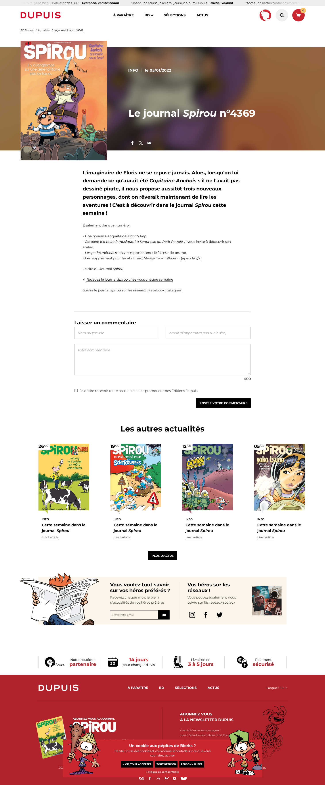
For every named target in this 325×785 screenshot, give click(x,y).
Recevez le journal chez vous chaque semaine (129, 279)
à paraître (123, 15)
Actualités (44, 30)
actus (202, 15)
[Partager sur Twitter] (141, 143)
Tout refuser (166, 764)
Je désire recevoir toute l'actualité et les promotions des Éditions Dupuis (138, 391)
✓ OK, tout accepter (136, 764)
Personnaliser (192, 764)
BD (147, 15)
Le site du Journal (103, 269)
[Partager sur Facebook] (132, 143)
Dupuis (42, 15)
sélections (175, 15)
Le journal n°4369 (68, 30)
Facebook (156, 290)
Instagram (173, 290)
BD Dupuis (27, 30)
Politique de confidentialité (162, 771)
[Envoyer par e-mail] (149, 143)
